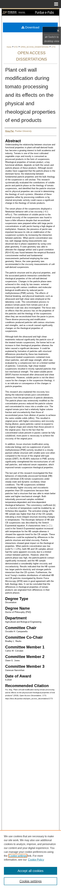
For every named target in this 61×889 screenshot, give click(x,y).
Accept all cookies (30, 871)
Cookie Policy (36, 859)
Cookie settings (18, 855)
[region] (30, 859)
